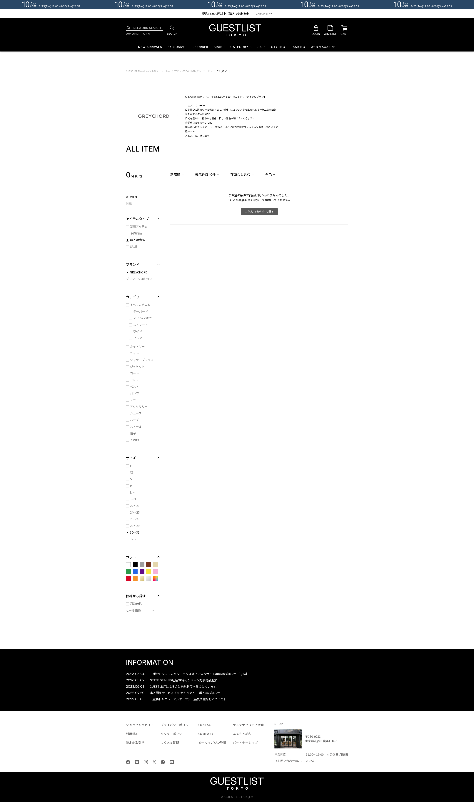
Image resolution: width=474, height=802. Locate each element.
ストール (136, 426)
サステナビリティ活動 (248, 725)
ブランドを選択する (139, 279)
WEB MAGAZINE (323, 47)
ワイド (137, 331)
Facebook (128, 762)
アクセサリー (139, 406)
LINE (137, 762)
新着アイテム (139, 226)
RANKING (298, 47)
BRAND (219, 47)
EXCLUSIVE (176, 47)
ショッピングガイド (140, 725)
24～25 (135, 512)
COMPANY (205, 733)
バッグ (134, 420)
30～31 (135, 532)
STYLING (278, 47)
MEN (129, 204)
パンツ (134, 393)
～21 (133, 499)
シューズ (136, 413)
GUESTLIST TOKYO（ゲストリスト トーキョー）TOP (152, 71)
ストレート (140, 324)
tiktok (163, 762)
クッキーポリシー (173, 733)
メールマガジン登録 (212, 742)
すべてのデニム (140, 304)
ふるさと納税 (242, 733)
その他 (134, 440)
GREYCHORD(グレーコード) (196, 71)
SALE (262, 47)
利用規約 (132, 733)
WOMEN (131, 197)
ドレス (134, 380)
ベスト (134, 386)
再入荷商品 (137, 240)
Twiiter (154, 762)
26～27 (135, 519)
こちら (305, 760)
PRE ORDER (199, 47)
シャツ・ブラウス (142, 360)
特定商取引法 (135, 742)
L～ (132, 492)
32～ (133, 539)
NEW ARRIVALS (150, 47)
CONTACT (205, 725)
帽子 (133, 433)
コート (134, 373)
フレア (137, 338)
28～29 (135, 525)
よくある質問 (170, 742)
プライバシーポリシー (176, 725)
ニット (134, 353)
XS (131, 472)
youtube (172, 762)
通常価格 (136, 603)
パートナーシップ (245, 742)
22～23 (135, 505)
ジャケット (137, 366)
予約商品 (136, 233)
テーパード (140, 311)
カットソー (137, 346)
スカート (136, 400)
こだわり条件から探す (259, 211)
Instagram (146, 762)
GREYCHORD (138, 272)
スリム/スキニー (144, 318)
